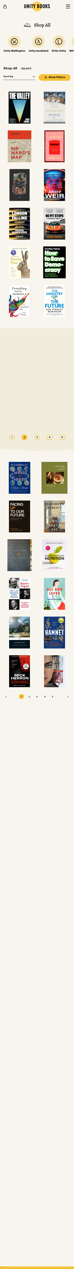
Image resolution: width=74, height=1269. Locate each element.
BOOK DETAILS (22, 420)
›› (68, 697)
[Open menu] (67, 7)
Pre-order (41, 420)
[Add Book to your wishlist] (56, 420)
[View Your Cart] (5, 6)
